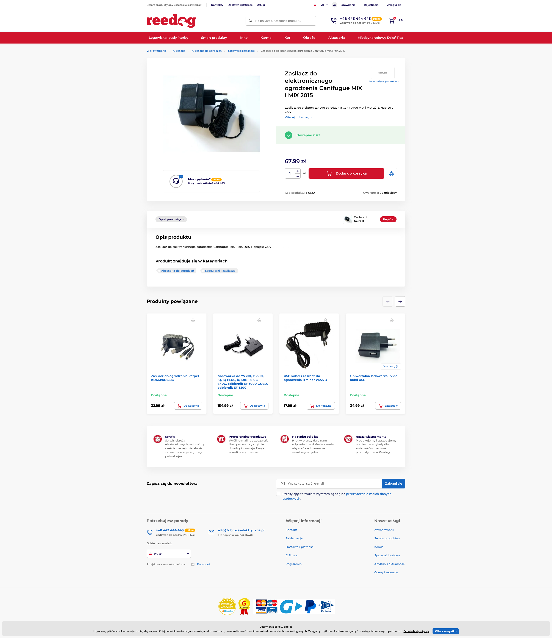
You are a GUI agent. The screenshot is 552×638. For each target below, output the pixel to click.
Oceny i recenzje (386, 572)
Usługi (261, 4)
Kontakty (217, 4)
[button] (400, 301)
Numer (290, 173)
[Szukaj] (250, 21)
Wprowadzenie (156, 50)
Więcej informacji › (298, 117)
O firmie (291, 555)
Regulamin (294, 564)
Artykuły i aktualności (389, 564)
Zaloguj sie (394, 4)
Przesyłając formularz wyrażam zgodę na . (337, 496)
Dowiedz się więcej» (416, 631)
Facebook (204, 564)
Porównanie (347, 4)
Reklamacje (294, 538)
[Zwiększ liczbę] (297, 171)
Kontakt (291, 530)
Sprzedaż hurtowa (387, 555)
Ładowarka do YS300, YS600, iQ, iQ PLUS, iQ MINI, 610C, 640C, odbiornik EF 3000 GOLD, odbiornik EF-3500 (243, 382)
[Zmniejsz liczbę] (297, 176)
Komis (378, 547)
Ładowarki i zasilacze (241, 50)
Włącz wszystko (445, 631)
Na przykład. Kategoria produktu (278, 20)
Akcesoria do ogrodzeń (207, 50)
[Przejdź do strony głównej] (171, 21)
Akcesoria (179, 50)
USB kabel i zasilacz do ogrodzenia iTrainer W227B (305, 378)
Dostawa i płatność (240, 4)
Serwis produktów (387, 538)
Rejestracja (371, 4)
